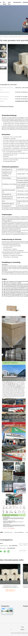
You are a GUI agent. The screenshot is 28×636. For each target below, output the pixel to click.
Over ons (9, 3)
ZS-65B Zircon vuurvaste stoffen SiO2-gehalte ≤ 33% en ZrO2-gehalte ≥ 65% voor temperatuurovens (10, 586)
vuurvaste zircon (8, 532)
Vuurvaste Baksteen (19, 532)
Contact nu (11, 590)
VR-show (4, 3)
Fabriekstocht (17, 2)
